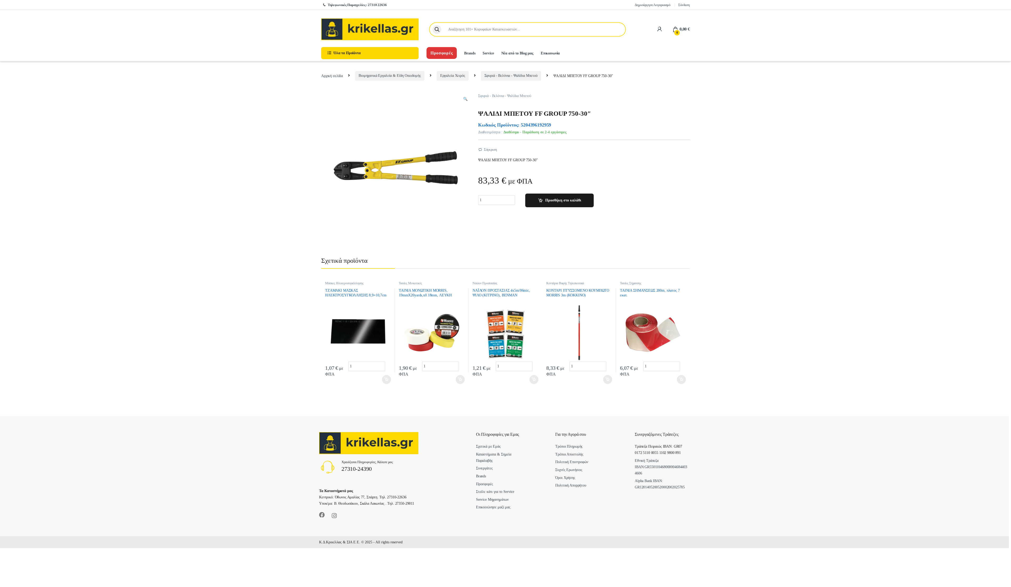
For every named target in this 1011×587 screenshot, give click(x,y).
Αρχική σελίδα (332, 76)
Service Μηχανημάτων (492, 500)
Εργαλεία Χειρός (452, 76)
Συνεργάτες (484, 468)
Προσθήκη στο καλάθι (563, 200)
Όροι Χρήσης (565, 478)
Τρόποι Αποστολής (569, 454)
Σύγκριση (490, 149)
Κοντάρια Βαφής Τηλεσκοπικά (565, 283)
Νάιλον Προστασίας (485, 283)
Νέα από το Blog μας (517, 53)
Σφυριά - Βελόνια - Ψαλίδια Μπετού (511, 76)
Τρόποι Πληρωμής (569, 446)
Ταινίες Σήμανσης (630, 283)
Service (488, 53)
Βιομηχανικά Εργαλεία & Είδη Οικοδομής (390, 76)
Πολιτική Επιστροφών (571, 462)
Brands (469, 53)
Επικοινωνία (550, 53)
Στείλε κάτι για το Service (495, 492)
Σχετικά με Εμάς (488, 446)
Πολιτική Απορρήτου (570, 485)
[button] (465, 99)
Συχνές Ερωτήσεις (568, 470)
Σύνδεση (684, 5)
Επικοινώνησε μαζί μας (493, 507)
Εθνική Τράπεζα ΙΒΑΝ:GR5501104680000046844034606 (661, 467)
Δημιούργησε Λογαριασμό (653, 5)
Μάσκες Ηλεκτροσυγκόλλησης (344, 283)
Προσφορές (441, 53)
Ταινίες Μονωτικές (410, 283)
